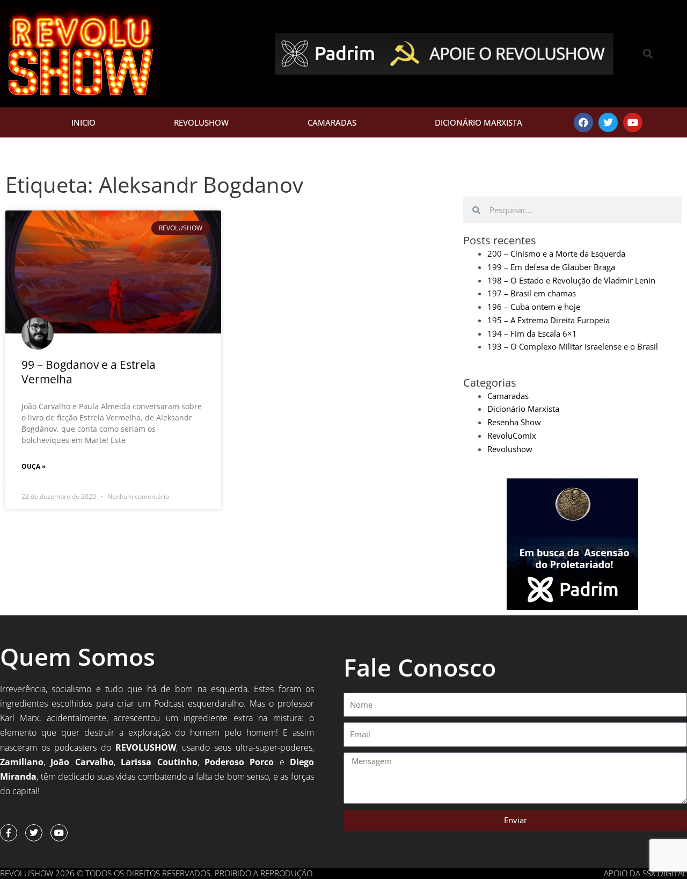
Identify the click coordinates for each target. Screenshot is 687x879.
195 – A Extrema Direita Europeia (548, 320)
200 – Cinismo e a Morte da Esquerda (556, 253)
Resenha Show (514, 422)
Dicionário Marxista (478, 122)
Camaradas (332, 122)
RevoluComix (511, 435)
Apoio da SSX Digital (645, 873)
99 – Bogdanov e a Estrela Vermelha (88, 372)
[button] (648, 54)
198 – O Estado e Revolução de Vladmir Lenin (571, 280)
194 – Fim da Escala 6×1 (532, 333)
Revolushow (201, 122)
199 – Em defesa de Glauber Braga (551, 266)
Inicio (83, 122)
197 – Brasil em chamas (531, 293)
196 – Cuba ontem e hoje (533, 306)
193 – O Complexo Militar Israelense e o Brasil (572, 346)
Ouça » (33, 466)
